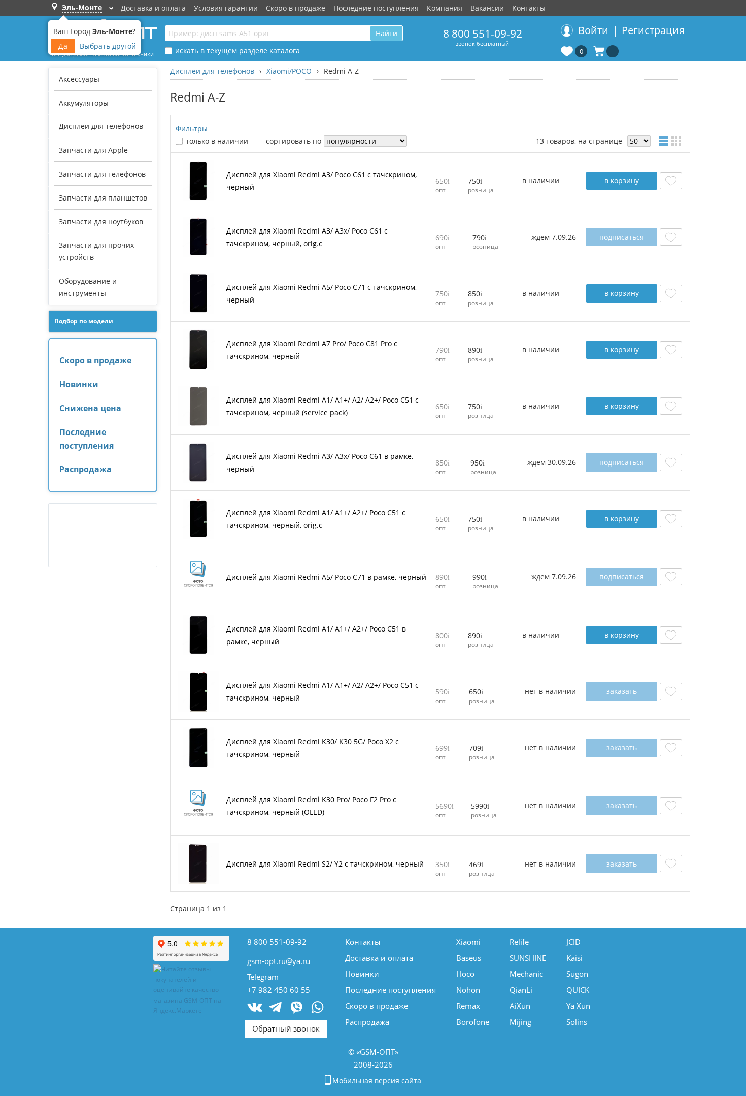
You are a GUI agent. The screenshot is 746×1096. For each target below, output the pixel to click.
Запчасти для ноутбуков (101, 221)
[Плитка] (678, 141)
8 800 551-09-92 (482, 33)
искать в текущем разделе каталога (237, 50)
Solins (576, 1022)
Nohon (468, 990)
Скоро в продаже (295, 8)
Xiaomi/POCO (289, 71)
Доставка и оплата (153, 8)
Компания (444, 8)
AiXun (520, 1006)
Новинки (78, 384)
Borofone (472, 1022)
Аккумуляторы (84, 103)
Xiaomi (468, 942)
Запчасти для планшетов (103, 198)
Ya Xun (578, 1006)
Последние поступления (376, 8)
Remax (468, 1006)
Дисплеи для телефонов (101, 126)
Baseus (468, 958)
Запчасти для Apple (93, 150)
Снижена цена (90, 408)
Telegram (263, 977)
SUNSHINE (528, 958)
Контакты (529, 8)
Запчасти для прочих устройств (96, 251)
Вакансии (487, 8)
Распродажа (85, 469)
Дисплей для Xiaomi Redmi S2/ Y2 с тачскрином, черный (325, 864)
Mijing (520, 1022)
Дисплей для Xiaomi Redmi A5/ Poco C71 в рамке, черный (326, 577)
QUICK (577, 990)
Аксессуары (79, 79)
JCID (573, 942)
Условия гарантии (226, 8)
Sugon (577, 974)
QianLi (521, 990)
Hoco (465, 974)
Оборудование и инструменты (88, 287)
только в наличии (217, 141)
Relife (519, 942)
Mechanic (526, 974)
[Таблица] (664, 141)
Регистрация (653, 30)
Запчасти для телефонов (102, 174)
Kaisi (574, 958)
